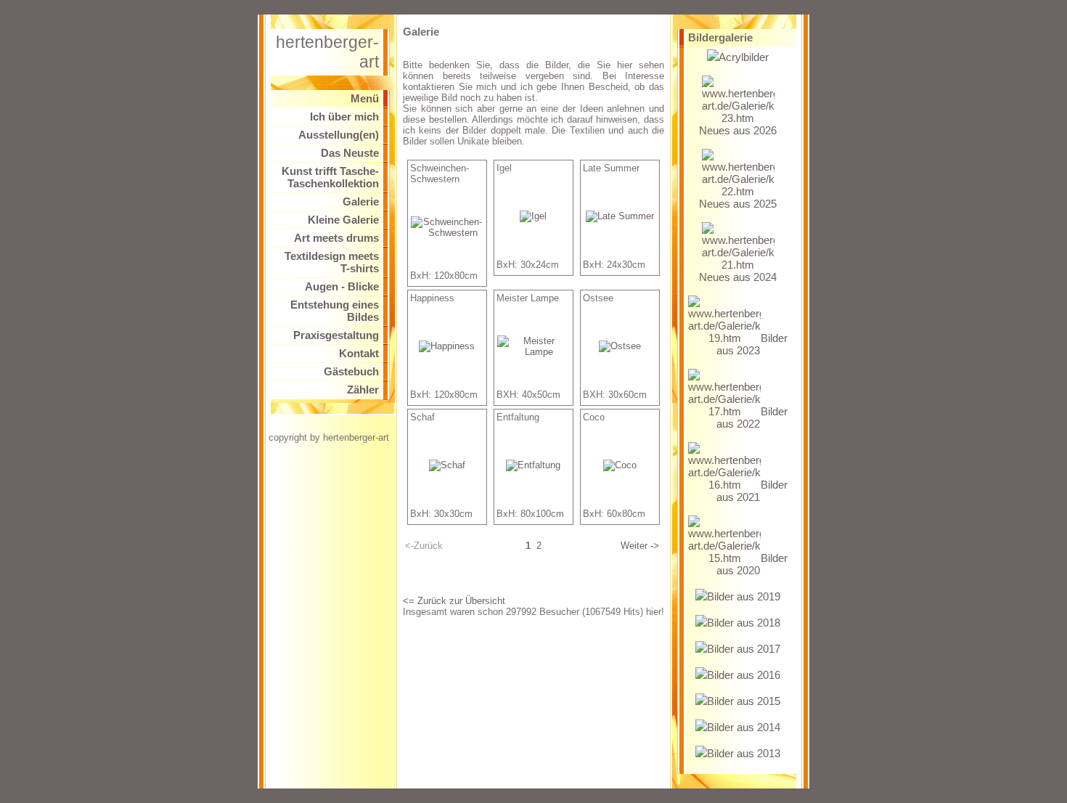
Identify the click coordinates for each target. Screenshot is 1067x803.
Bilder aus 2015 (743, 701)
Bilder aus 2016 (743, 675)
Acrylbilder (744, 57)
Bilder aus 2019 (743, 596)
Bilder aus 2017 (743, 649)
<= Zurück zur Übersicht (454, 600)
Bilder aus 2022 (752, 417)
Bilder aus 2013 (743, 753)
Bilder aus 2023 (752, 344)
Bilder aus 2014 (743, 727)
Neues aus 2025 (738, 203)
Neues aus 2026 (738, 130)
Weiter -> (640, 545)
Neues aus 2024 (738, 277)
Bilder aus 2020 (752, 564)
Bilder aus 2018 (743, 622)
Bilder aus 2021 (752, 490)
